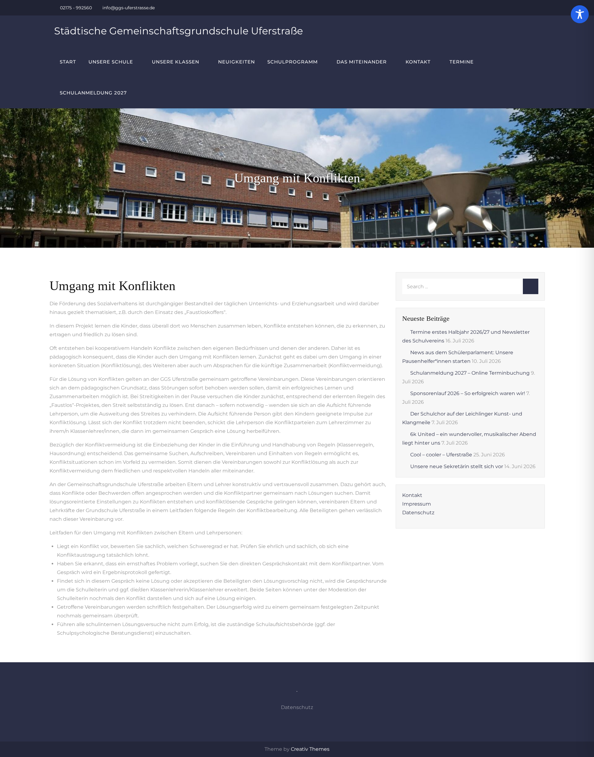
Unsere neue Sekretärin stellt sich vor (456, 466)
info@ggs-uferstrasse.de (128, 8)
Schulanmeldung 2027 (93, 93)
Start (68, 62)
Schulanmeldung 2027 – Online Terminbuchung (470, 373)
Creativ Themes (310, 749)
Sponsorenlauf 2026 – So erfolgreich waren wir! (467, 393)
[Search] (530, 286)
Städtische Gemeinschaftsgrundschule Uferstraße (178, 31)
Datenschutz (418, 513)
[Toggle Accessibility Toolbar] (579, 14)
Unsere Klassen (175, 62)
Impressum (416, 504)
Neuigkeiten (236, 62)
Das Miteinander (362, 62)
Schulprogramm (292, 62)
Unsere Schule (110, 62)
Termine (462, 62)
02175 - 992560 (76, 8)
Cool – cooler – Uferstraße (441, 455)
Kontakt (418, 62)
